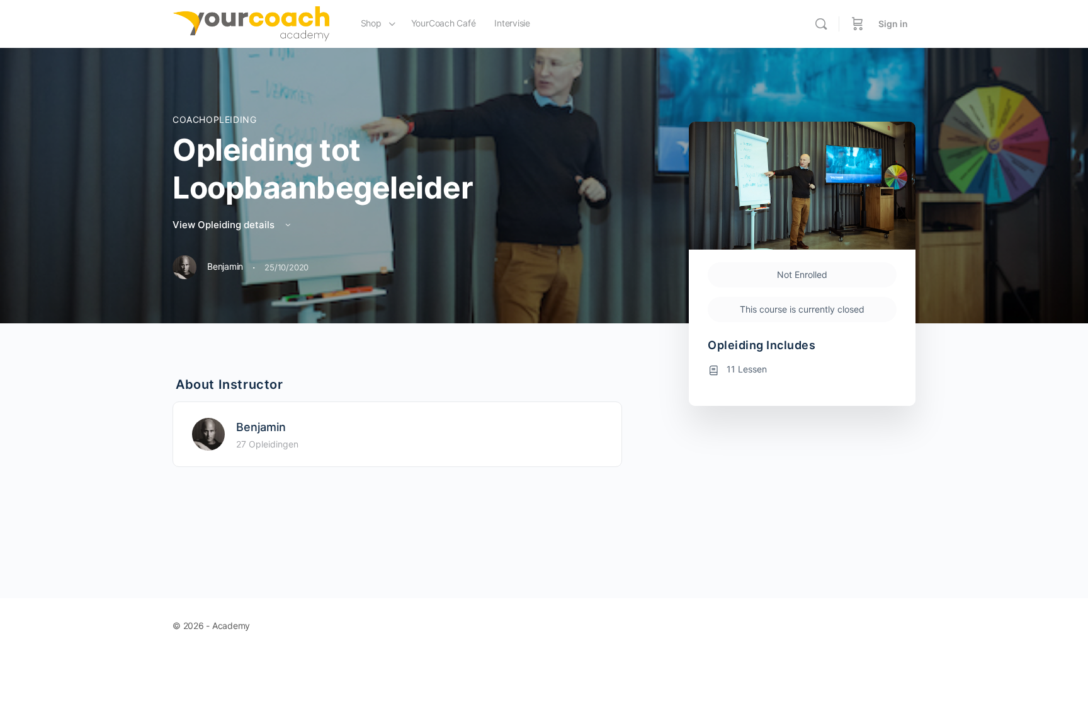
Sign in (893, 23)
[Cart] (857, 24)
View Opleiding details (225, 225)
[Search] (821, 24)
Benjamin (261, 427)
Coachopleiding (215, 119)
